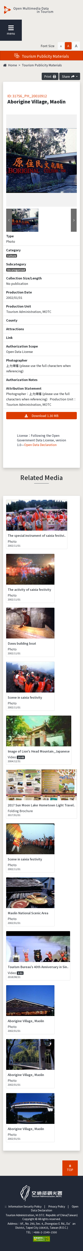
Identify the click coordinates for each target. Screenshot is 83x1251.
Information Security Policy (25, 1206)
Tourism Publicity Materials (42, 65)
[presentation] (9, 220)
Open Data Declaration (40, 444)
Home (12, 65)
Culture (11, 255)
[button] (61, 45)
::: (6, 1206)
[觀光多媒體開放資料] (35, 10)
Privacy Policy (56, 1206)
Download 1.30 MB (44, 415)
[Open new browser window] (41, 1238)
